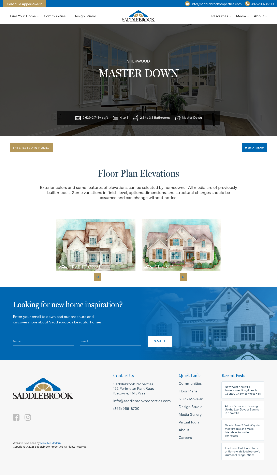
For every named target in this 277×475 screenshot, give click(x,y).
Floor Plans (188, 391)
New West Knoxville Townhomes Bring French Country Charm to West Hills (243, 390)
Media (241, 16)
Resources (219, 16)
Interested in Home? (31, 147)
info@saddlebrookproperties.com (216, 3)
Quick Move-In (191, 398)
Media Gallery (190, 414)
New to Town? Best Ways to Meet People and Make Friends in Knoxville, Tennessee (242, 430)
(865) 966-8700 (262, 3)
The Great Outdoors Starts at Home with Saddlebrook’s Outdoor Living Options (242, 451)
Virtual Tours (189, 422)
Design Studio (84, 16)
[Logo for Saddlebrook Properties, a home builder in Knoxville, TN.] (138, 16)
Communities (54, 16)
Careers (185, 437)
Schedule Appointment (24, 3)
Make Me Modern (50, 443)
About (259, 16)
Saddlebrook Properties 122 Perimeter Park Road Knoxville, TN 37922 (133, 388)
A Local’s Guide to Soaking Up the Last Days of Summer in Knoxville (243, 409)
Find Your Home (23, 16)
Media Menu (254, 147)
